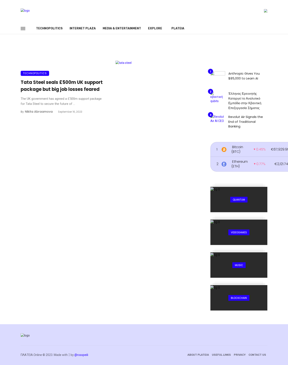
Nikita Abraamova (39, 111)
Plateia (177, 28)
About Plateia (198, 354)
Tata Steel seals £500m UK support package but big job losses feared (62, 86)
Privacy (240, 354)
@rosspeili (81, 355)
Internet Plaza (83, 28)
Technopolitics (49, 28)
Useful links (221, 354)
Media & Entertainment (122, 28)
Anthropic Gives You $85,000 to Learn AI (244, 76)
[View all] (238, 199)
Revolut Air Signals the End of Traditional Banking (245, 122)
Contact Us (257, 354)
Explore (155, 28)
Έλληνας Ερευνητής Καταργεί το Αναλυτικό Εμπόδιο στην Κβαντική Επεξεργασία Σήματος (244, 100)
